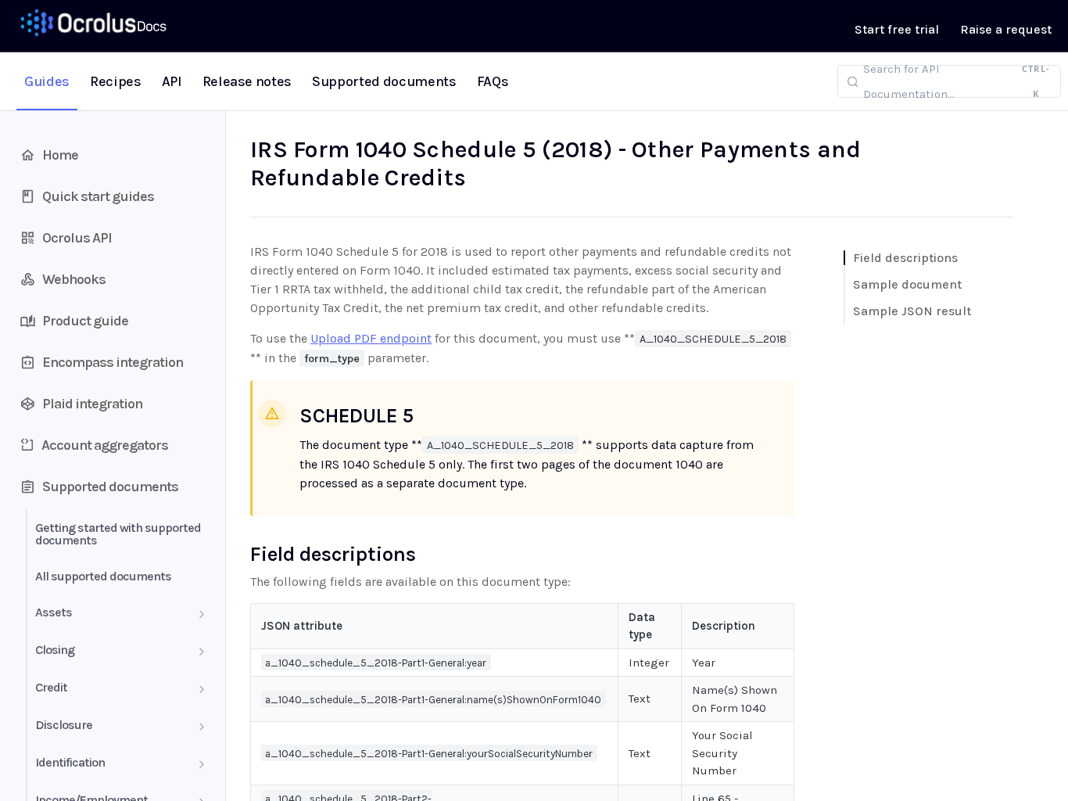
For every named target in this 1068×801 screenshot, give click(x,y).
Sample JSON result (912, 311)
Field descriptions (905, 257)
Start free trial (897, 29)
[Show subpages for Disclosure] (201, 726)
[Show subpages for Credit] (201, 689)
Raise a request (1006, 29)
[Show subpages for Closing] (201, 651)
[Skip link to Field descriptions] (239, 554)
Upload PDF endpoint (371, 338)
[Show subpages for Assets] (201, 614)
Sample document (907, 284)
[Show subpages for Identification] (201, 764)
